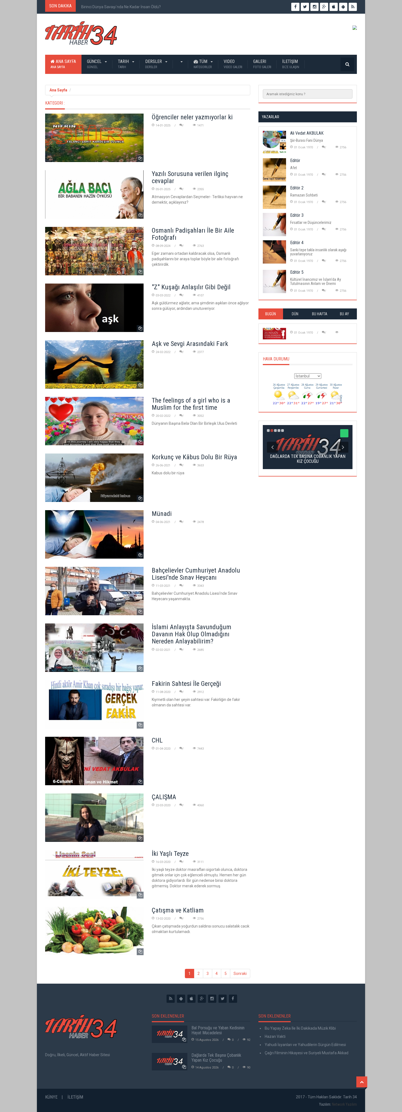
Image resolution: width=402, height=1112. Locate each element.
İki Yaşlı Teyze (170, 853)
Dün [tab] (295, 314)
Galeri (262, 64)
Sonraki (240, 973)
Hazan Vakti (275, 1036)
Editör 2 (297, 187)
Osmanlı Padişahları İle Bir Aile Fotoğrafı (193, 234)
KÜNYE (51, 1097)
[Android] (181, 999)
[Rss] (171, 999)
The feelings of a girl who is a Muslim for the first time (191, 404)
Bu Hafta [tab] (319, 314)
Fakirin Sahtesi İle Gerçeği (186, 684)
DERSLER (154, 64)
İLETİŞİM (290, 64)
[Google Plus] (202, 999)
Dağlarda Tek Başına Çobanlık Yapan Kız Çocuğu (216, 1058)
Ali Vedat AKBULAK (307, 133)
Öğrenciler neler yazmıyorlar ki (192, 117)
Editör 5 (297, 272)
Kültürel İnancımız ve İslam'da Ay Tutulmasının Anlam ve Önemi (315, 281)
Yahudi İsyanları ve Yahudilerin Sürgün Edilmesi (305, 1044)
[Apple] (191, 999)
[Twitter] (223, 999)
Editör (295, 160)
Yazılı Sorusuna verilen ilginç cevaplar (190, 177)
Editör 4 (297, 242)
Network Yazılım (344, 1104)
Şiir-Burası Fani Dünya (306, 140)
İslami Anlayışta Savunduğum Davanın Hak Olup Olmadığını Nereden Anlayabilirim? (191, 634)
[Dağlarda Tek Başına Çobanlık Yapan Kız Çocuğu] (169, 1061)
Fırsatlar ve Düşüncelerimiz (310, 222)
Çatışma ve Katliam (178, 910)
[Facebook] (233, 999)
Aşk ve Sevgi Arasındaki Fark (190, 344)
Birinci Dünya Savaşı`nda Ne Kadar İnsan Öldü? (121, 7)
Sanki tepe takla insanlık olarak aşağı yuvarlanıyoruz (318, 252)
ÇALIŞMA (164, 797)
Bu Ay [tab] (344, 314)
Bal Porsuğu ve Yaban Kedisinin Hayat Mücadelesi (217, 1030)
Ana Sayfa (63, 64)
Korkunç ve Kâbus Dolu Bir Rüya (194, 457)
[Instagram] (212, 999)
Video (233, 64)
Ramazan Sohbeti (304, 195)
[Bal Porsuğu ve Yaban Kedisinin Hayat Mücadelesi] (169, 1034)
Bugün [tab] (270, 314)
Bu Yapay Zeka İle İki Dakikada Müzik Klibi (300, 1028)
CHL (157, 740)
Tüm (203, 64)
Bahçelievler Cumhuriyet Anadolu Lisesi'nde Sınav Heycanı (196, 574)
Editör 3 (297, 215)
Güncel (95, 64)
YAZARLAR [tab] (270, 117)
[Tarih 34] (81, 35)
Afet (293, 168)
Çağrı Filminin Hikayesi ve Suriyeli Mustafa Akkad (306, 1053)
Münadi (162, 514)
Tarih (124, 64)
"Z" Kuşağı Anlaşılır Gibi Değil (191, 287)
